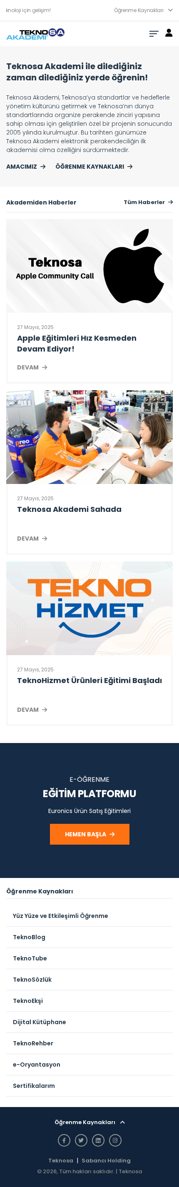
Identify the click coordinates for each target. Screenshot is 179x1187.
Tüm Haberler (144, 202)
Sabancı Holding (106, 1161)
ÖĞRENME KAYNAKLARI (89, 166)
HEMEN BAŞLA (85, 834)
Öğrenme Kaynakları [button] (139, 10)
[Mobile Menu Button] (154, 34)
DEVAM (28, 367)
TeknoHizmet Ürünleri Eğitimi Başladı (89, 680)
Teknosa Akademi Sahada (69, 509)
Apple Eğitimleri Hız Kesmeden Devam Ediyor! (77, 343)
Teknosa (60, 1161)
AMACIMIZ (21, 166)
